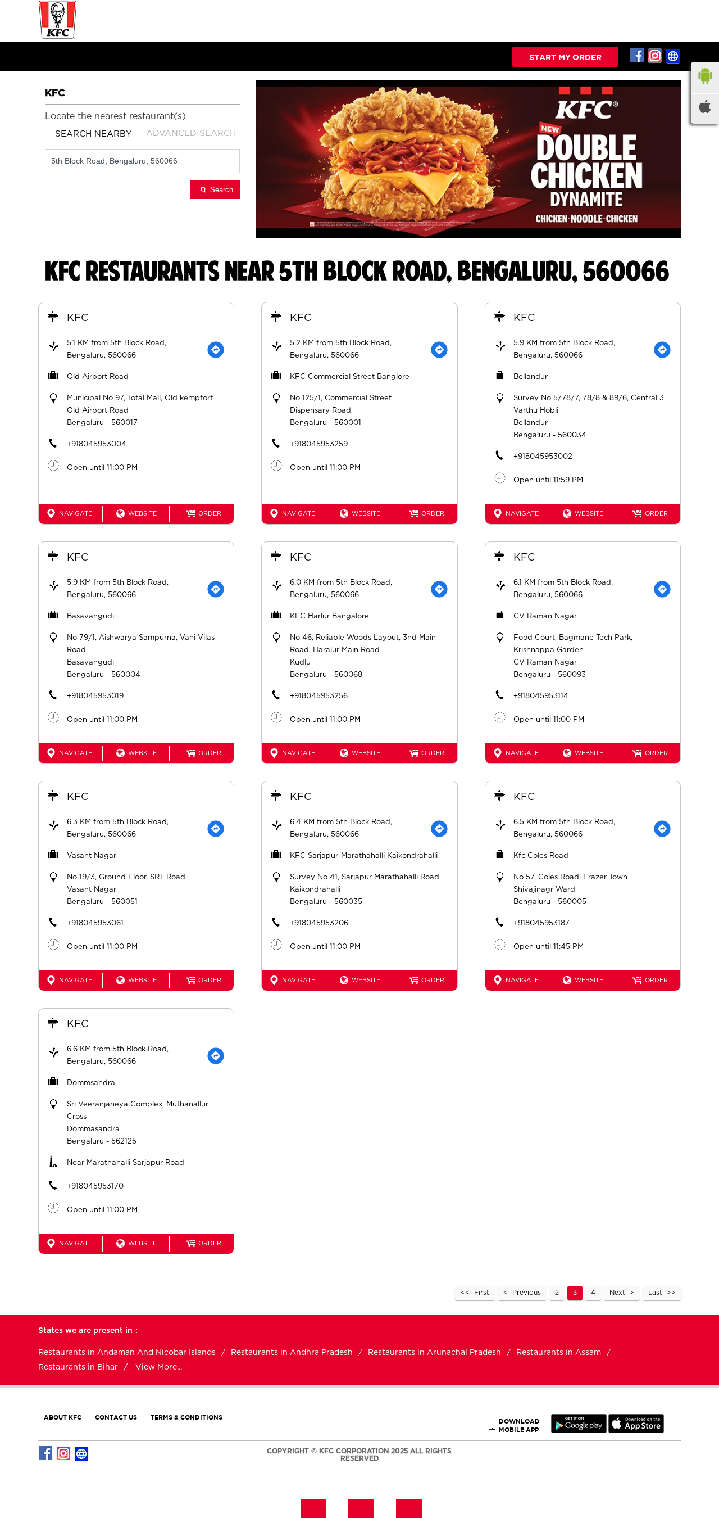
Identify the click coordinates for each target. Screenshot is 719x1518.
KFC (77, 318)
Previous (526, 1292)
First (481, 1292)
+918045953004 (96, 444)
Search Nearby (93, 134)
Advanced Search (191, 133)
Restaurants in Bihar (78, 1367)
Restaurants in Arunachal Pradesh (434, 1353)
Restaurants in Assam (558, 1353)
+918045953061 (95, 923)
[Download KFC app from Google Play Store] (579, 1430)
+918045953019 (95, 696)
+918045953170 (95, 1186)
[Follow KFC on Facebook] (637, 56)
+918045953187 (541, 923)
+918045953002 (542, 456)
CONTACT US (116, 1417)
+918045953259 (319, 444)
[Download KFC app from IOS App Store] (636, 1430)
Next (617, 1292)
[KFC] (58, 37)
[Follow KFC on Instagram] (655, 56)
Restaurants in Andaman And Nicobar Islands (127, 1353)
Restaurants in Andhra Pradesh (292, 1353)
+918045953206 (319, 923)
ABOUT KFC (62, 1417)
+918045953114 (540, 696)
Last (655, 1292)
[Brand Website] (673, 56)
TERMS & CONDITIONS (186, 1417)
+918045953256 (319, 696)
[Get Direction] (216, 350)
